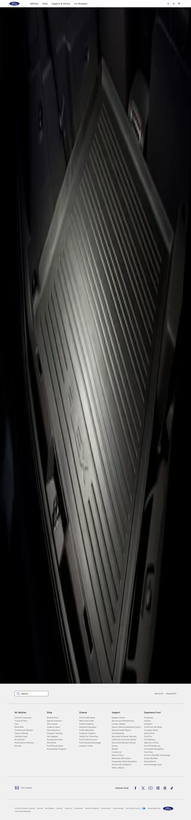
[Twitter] (143, 788)
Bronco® (159, 693)
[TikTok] (171, 788)
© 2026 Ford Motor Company (25, 808)
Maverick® (171, 693)
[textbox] (31, 693)
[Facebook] (136, 788)
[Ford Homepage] (168, 808)
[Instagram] (158, 788)
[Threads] (164, 788)
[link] (40, 808)
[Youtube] (150, 788)
